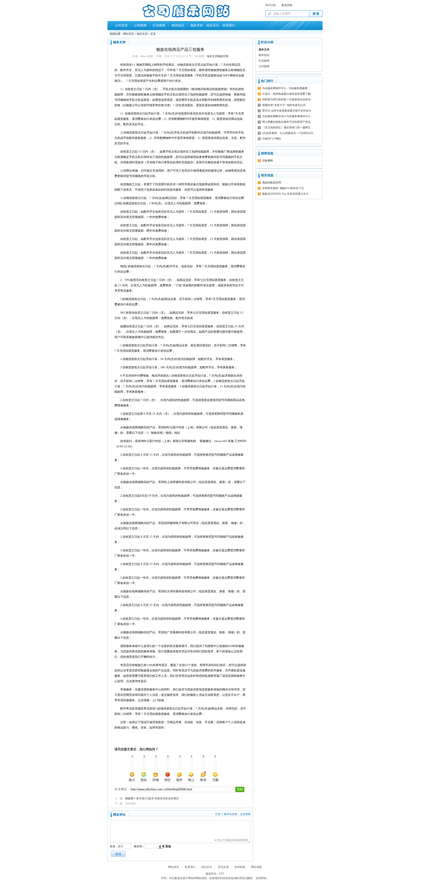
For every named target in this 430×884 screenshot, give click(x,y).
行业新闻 (159, 25)
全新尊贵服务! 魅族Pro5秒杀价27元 (283, 188)
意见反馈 (223, 867)
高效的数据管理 (271, 182)
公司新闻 (140, 25)
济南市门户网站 (271, 138)
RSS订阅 (270, 5)
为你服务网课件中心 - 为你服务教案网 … (286, 88)
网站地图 (256, 867)
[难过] (191, 776)
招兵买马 (212, 25)
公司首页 (121, 25)
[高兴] (132, 776)
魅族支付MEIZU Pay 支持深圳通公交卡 (285, 193)
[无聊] (215, 776)
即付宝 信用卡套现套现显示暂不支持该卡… (288, 110)
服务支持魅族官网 (217, 56)
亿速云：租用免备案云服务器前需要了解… (287, 93)
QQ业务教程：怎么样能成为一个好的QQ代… (289, 133)
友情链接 (239, 867)
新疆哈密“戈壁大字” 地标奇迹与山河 (283, 105)
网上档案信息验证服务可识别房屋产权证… (287, 121)
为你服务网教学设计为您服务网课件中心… (287, 116)
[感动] (144, 776)
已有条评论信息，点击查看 (233, 814)
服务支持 (196, 25)
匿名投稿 (287, 5)
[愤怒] (167, 776)
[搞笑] (179, 776)
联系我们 (228, 25)
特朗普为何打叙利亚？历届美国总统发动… (287, 99)
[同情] (155, 776)
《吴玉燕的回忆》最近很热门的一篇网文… (287, 127)
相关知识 (178, 25)
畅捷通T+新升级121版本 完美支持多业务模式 (152, 798)
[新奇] (203, 776)
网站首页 (128, 33)
